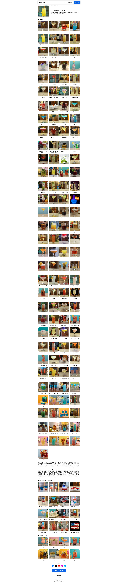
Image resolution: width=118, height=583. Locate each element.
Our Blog (64, 2)
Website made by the (59, 581)
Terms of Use (59, 577)
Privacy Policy (59, 575)
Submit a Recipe (59, 570)
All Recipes (70, 2)
